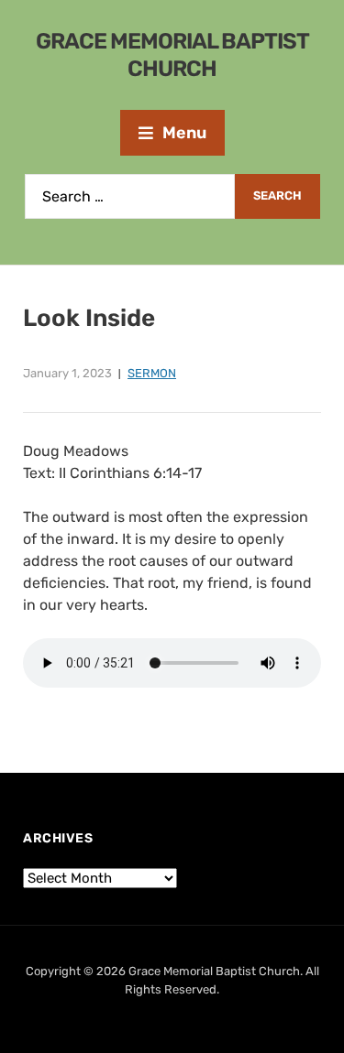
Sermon (152, 373)
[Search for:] (130, 196)
